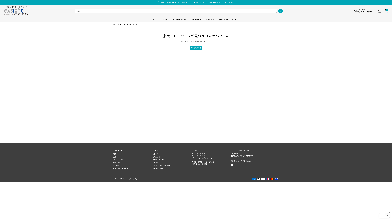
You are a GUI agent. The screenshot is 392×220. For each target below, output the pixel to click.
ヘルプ (155, 150)
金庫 (114, 157)
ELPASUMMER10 (216, 2)
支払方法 (155, 154)
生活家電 (116, 165)
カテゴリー (117, 150)
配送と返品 (156, 157)
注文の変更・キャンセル (161, 160)
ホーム (115, 25)
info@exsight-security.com (206, 158)
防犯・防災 (117, 163)
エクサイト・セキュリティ (128, 179)
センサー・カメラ (119, 160)
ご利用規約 (156, 163)
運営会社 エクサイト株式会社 (241, 161)
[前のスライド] (134, 2)
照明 (114, 154)
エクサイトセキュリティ (241, 150)
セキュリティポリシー (160, 168)
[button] (386, 11)
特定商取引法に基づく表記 (161, 165)
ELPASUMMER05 (228, 2)
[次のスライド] (258, 2)
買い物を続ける (196, 48)
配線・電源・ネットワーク (122, 168)
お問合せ (195, 150)
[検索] (280, 11)
